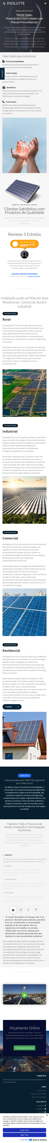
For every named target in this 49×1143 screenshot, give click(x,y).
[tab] (13, 909)
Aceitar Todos (24, 1130)
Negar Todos (24, 1135)
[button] (45, 3)
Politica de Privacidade (38, 1094)
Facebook (40, 1105)
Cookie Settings (24, 1140)
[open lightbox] (24, 994)
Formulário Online (24, 1047)
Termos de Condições (39, 1097)
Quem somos (41, 1090)
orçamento (2, 74)
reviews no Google (34, 276)
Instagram (40, 1109)
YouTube (41, 1112)
